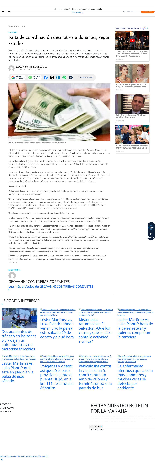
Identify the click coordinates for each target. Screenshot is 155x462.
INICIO (10, 26)
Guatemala (20, 26)
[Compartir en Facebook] (45, 77)
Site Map (42, 456)
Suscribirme (95, 426)
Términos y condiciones (27, 456)
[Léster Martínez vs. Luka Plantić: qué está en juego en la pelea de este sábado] (20, 358)
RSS (47, 456)
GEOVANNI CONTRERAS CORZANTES (31, 67)
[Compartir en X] (52, 77)
